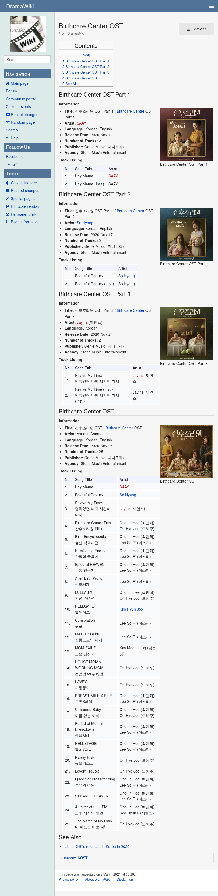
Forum (11, 90)
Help (15, 137)
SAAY (81, 123)
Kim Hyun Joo (131, 609)
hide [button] (86, 54)
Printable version (25, 206)
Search (12, 130)
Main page (20, 83)
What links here (24, 182)
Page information (25, 221)
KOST (83, 857)
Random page (23, 122)
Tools (12, 173)
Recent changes (24, 114)
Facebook (14, 156)
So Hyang (85, 222)
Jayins (82, 322)
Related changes (25, 190)
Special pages (23, 198)
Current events (18, 106)
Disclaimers (125, 879)
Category (68, 857)
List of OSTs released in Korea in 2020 (97, 846)
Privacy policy (69, 879)
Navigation (18, 74)
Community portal (21, 98)
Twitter (11, 164)
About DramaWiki (97, 879)
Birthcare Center (130, 111)
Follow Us (18, 147)
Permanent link (23, 214)
